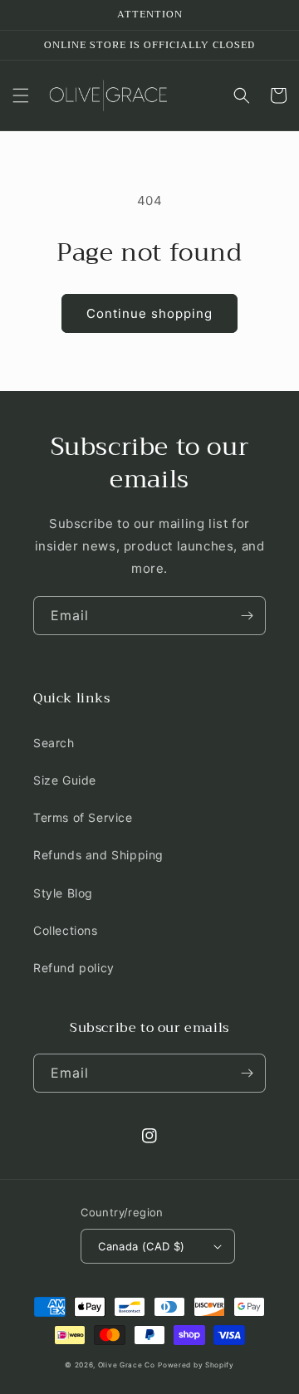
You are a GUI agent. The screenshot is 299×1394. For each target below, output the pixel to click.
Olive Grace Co (126, 1365)
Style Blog (63, 893)
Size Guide (64, 780)
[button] (20, 95)
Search (54, 743)
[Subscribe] (246, 615)
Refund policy (74, 968)
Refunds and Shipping (98, 855)
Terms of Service (83, 817)
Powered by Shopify (196, 1365)
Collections (65, 930)
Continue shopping (149, 313)
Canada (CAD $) (141, 1246)
